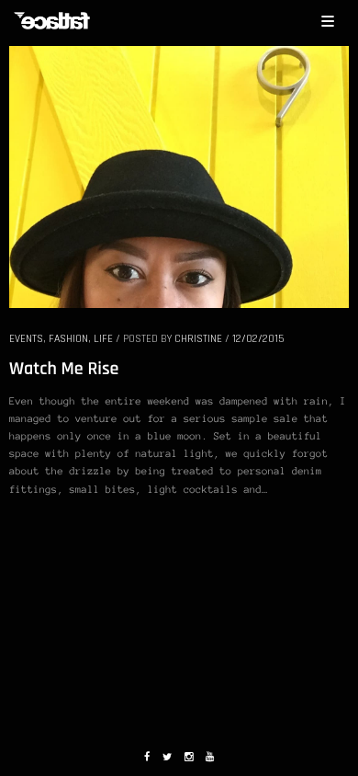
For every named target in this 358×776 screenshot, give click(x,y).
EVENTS (26, 339)
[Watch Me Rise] (179, 175)
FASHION (68, 339)
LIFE (103, 339)
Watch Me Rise (63, 369)
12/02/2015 (258, 339)
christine (198, 339)
